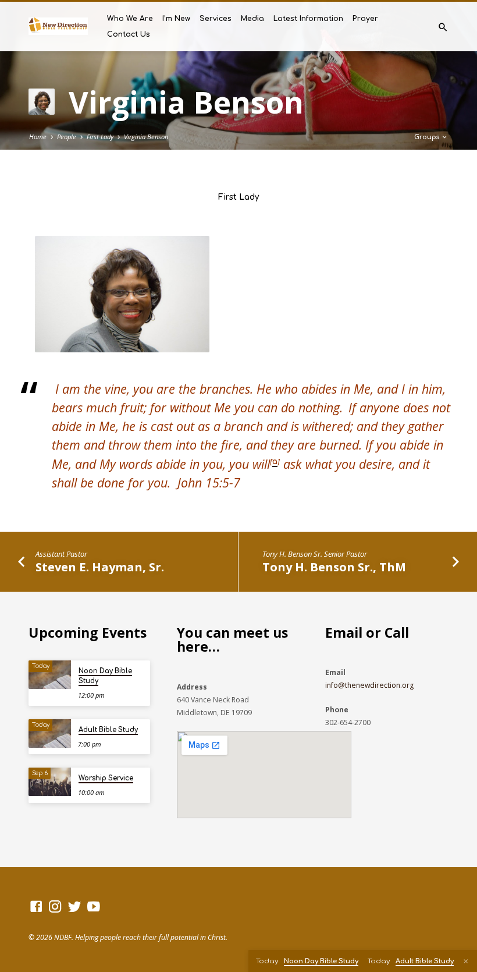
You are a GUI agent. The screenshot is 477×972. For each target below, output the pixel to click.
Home (38, 136)
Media (252, 19)
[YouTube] (93, 906)
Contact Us (128, 34)
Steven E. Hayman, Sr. (99, 567)
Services (216, 19)
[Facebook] (36, 906)
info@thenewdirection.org (369, 685)
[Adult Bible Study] (50, 733)
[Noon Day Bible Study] (50, 674)
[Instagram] (55, 906)
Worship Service (106, 778)
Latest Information (308, 19)
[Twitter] (74, 906)
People (66, 136)
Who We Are (130, 19)
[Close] (465, 961)
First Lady (100, 136)
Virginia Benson (146, 136)
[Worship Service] (50, 782)
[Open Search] (442, 27)
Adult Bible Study (108, 730)
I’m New (176, 19)
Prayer (365, 19)
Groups (427, 137)
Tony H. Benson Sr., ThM (334, 567)
